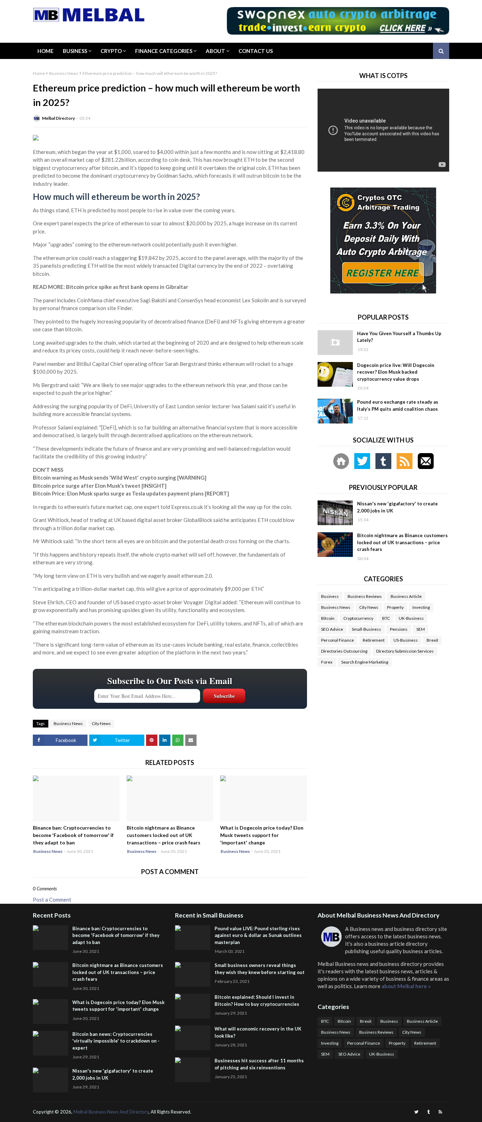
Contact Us (256, 51)
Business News (63, 73)
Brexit (432, 640)
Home (45, 51)
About (215, 51)
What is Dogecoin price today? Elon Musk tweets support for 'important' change (261, 835)
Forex (326, 662)
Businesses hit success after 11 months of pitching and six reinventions (259, 1064)
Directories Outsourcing (344, 651)
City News (101, 723)
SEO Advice (332, 629)
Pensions (399, 629)
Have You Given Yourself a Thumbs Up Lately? (399, 337)
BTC (386, 618)
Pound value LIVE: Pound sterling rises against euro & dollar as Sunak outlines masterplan (258, 935)
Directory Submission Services (405, 651)
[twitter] (416, 1112)
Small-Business (366, 629)
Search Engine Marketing (364, 662)
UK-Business (411, 618)
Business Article (406, 596)
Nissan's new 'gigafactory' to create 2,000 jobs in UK (397, 507)
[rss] (440, 1112)
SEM (420, 629)
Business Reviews (365, 596)
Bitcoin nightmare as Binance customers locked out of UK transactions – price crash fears (163, 835)
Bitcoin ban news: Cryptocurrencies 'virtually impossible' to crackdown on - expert (115, 1041)
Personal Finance (337, 640)
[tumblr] (428, 1112)
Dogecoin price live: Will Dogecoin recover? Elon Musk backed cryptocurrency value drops (395, 372)
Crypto (111, 51)
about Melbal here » (405, 986)
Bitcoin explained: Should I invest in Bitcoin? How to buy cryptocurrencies (257, 1000)
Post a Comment (52, 899)
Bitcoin (328, 618)
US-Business (405, 640)
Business (75, 51)
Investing (421, 607)
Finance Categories (163, 51)
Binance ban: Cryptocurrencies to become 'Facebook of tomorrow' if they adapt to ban (73, 835)
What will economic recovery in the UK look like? (258, 1032)
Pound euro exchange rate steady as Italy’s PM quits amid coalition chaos (397, 405)
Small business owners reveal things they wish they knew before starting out (260, 968)
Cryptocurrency (358, 618)
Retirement (374, 640)
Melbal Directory (58, 118)
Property (395, 607)
